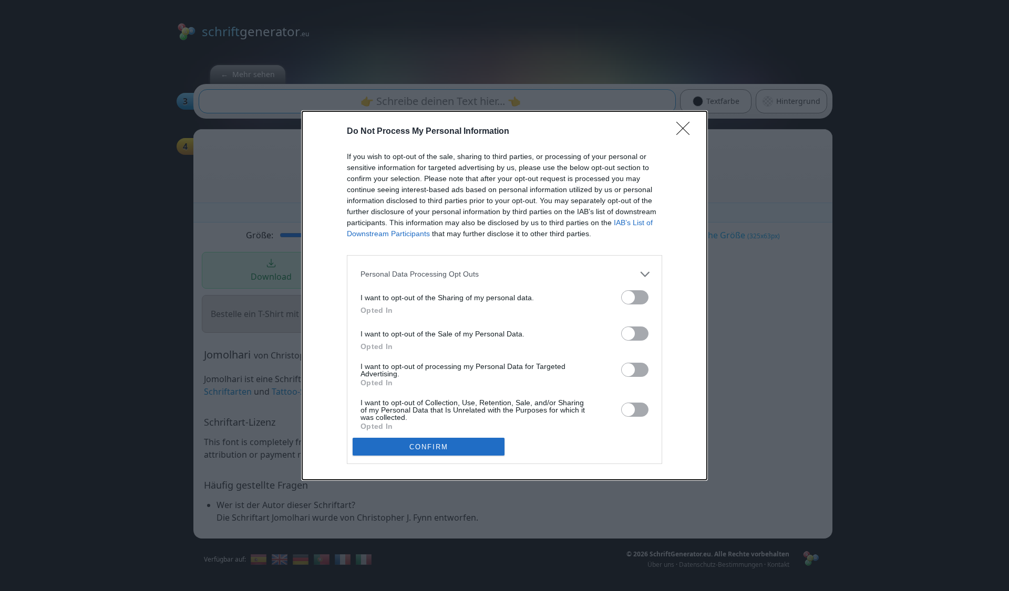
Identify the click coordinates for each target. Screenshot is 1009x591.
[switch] (634, 297)
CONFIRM (428, 447)
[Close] (686, 132)
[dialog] (504, 295)
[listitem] (504, 274)
